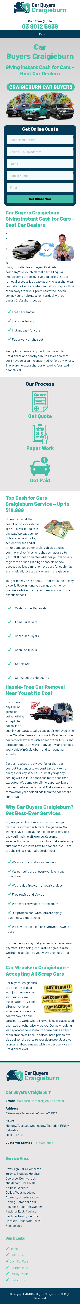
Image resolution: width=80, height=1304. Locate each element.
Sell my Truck (19, 1274)
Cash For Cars (19, 1261)
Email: (10, 1101)
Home (14, 1248)
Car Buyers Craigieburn (29, 1092)
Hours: (11, 1121)
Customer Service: (20, 1142)
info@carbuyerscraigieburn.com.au (40, 1101)
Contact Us (17, 1280)
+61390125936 (43, 1142)
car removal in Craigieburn (50, 735)
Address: (13, 1108)
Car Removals (19, 1267)
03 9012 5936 (40, 26)
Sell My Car (17, 1255)
